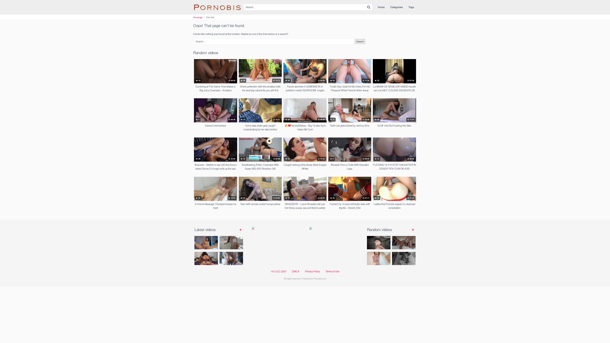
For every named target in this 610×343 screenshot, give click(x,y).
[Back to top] (601, 333)
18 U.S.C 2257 (278, 271)
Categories (396, 7)
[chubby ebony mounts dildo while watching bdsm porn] (231, 258)
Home (381, 7)
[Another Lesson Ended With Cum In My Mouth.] (378, 258)
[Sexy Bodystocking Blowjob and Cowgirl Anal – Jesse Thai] (206, 258)
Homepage (197, 17)
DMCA (295, 271)
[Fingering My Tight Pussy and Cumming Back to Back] (206, 242)
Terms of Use (332, 271)
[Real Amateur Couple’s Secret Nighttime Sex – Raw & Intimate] (404, 258)
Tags (411, 7)
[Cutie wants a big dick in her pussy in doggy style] (231, 242)
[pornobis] (217, 7)
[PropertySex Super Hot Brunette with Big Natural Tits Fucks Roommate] (404, 242)
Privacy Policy (312, 271)
